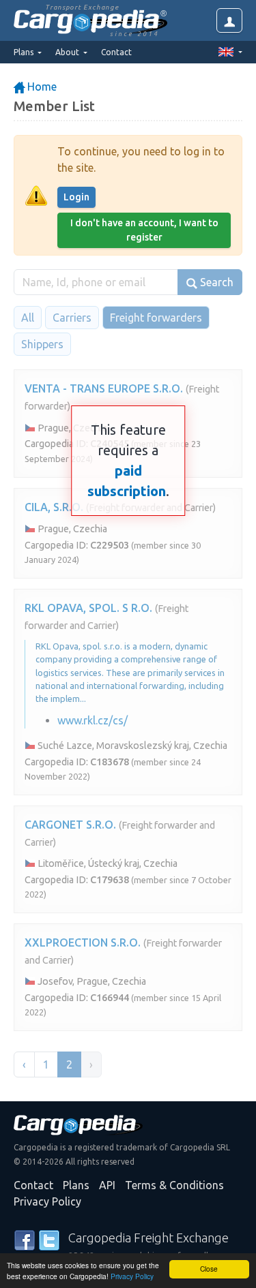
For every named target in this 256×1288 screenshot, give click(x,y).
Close (209, 1268)
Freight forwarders (156, 317)
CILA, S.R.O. (54, 507)
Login (76, 196)
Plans (76, 1185)
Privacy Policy (132, 1276)
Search (215, 282)
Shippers (42, 344)
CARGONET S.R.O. (70, 824)
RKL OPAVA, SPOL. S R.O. (88, 608)
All (27, 317)
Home (41, 86)
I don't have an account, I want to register (144, 230)
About (68, 52)
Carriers (72, 317)
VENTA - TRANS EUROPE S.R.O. (104, 388)
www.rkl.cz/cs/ (92, 720)
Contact (116, 52)
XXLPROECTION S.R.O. (83, 942)
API (107, 1185)
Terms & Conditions (174, 1185)
